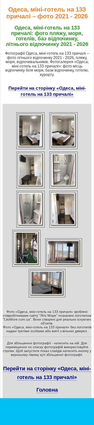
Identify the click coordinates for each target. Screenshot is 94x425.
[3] (30, 188)
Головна (47, 390)
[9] (47, 297)
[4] (63, 188)
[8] (63, 267)
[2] (63, 149)
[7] (26, 267)
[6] (63, 227)
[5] (30, 227)
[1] (30, 149)
